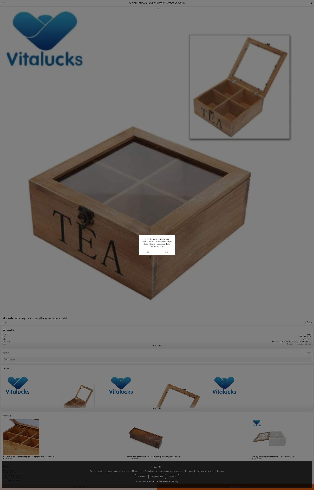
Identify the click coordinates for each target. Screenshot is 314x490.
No (148, 252)
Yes (166, 252)
